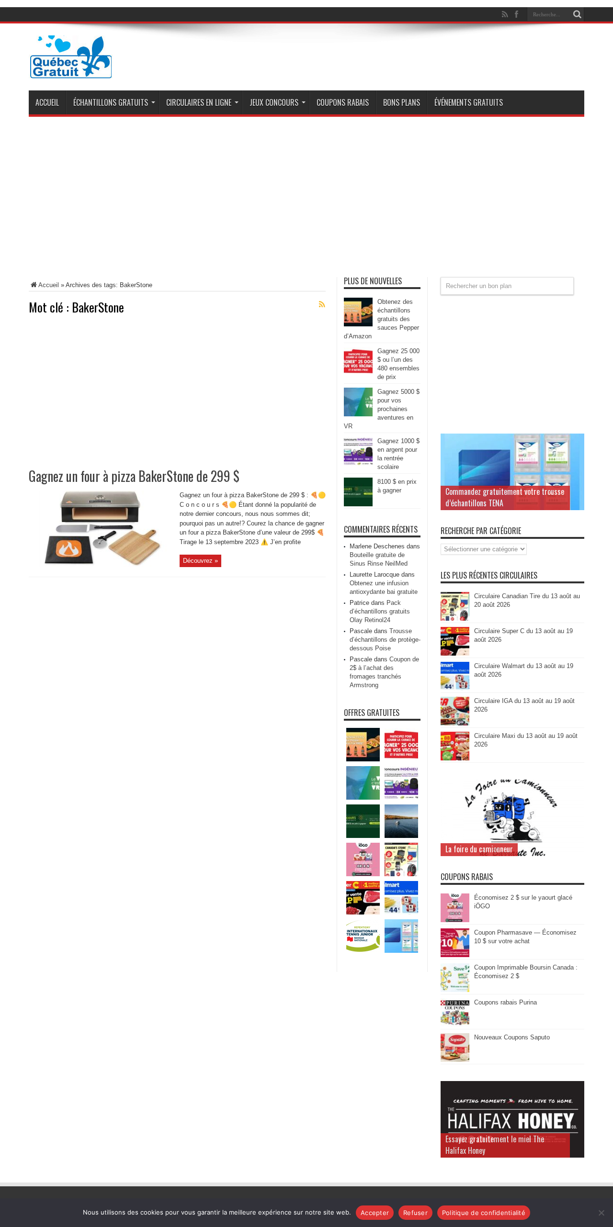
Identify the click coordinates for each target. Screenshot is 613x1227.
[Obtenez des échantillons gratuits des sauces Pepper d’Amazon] (358, 324)
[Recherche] (577, 14)
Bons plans (401, 102)
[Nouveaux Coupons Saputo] (455, 1059)
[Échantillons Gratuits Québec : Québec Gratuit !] (71, 71)
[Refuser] (601, 1212)
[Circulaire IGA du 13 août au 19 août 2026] (455, 723)
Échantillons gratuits (110, 102)
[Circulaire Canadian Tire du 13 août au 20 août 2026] (455, 618)
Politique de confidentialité (483, 1212)
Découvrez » (200, 560)
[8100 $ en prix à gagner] (358, 504)
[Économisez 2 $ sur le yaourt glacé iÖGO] (455, 920)
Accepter (375, 1212)
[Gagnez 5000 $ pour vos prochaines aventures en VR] (358, 414)
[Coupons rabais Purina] (455, 1024)
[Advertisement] (306, 201)
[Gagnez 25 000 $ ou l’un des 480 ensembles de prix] (358, 373)
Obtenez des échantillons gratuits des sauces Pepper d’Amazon (381, 319)
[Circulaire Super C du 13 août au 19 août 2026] (455, 653)
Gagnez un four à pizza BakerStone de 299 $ (134, 476)
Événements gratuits (468, 102)
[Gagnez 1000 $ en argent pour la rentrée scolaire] (358, 463)
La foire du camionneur (479, 849)
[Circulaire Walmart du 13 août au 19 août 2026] (455, 688)
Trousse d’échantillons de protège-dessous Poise (385, 639)
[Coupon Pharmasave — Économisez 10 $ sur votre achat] (455, 955)
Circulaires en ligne (198, 102)
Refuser (415, 1212)
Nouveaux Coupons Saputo (512, 1037)
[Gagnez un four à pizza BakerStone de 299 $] (100, 565)
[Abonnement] (322, 304)
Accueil (47, 102)
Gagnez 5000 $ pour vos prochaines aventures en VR (382, 409)
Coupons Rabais (343, 102)
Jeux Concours (274, 102)
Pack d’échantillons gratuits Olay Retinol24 (380, 611)
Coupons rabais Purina (505, 1002)
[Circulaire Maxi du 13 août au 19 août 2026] (455, 758)
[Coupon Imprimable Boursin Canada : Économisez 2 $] (455, 989)
